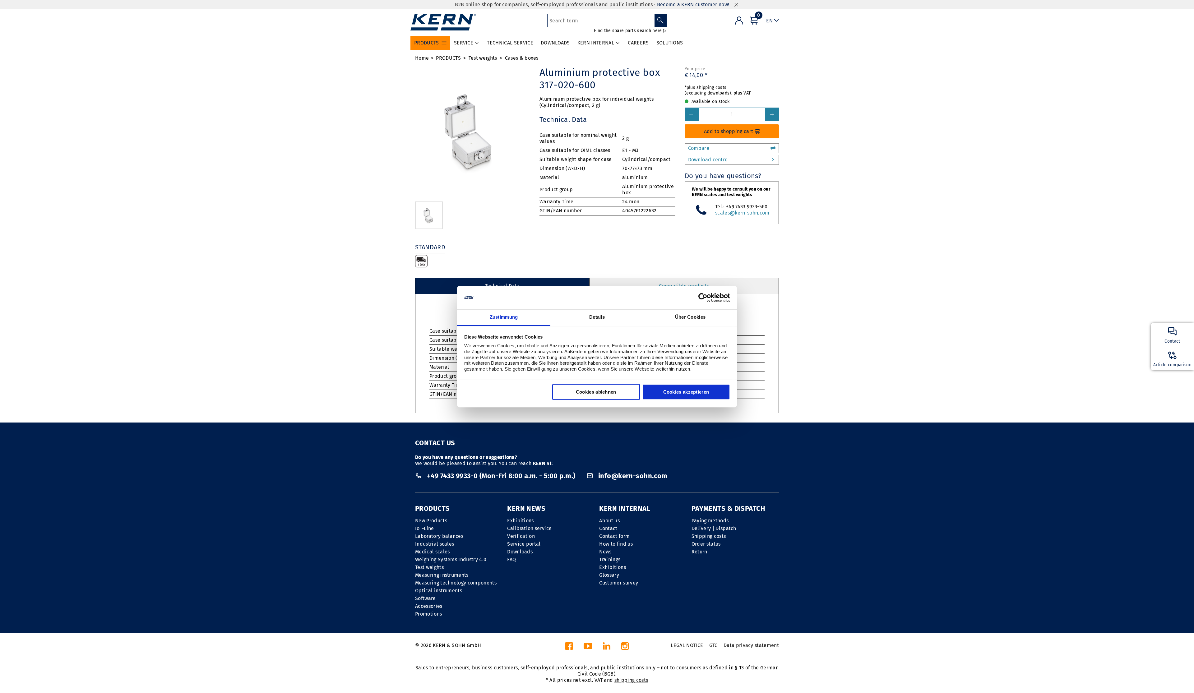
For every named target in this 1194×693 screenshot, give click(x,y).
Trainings (609, 559)
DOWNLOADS (555, 43)
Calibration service (529, 528)
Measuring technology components (456, 583)
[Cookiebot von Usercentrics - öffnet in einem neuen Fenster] (703, 297)
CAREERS (638, 43)
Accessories (428, 606)
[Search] (661, 20)
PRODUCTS (448, 58)
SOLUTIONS (669, 43)
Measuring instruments (442, 575)
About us (609, 521)
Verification (521, 536)
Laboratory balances (439, 536)
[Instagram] (625, 647)
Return (699, 552)
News (605, 552)
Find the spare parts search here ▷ (630, 30)
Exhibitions (520, 521)
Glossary (609, 575)
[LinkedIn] (606, 647)
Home (422, 58)
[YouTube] (588, 647)
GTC (713, 645)
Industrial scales (434, 544)
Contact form (614, 536)
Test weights (483, 58)
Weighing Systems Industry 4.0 (450, 559)
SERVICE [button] (463, 43)
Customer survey (618, 583)
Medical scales (432, 552)
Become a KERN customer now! (693, 4)
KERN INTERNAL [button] (595, 43)
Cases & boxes (522, 58)
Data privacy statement (751, 645)
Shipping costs (709, 536)
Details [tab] (597, 317)
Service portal (523, 544)
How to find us (615, 544)
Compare (698, 148)
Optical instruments (438, 591)
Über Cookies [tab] (690, 317)
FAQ (511, 559)
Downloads (520, 552)
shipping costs (631, 680)
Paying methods (710, 521)
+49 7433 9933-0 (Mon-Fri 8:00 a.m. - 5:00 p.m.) (501, 476)
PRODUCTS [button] (426, 43)
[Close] (736, 5)
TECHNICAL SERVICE (510, 43)
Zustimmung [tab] (504, 317)
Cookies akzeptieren (686, 392)
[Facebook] (569, 647)
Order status (706, 544)
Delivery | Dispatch (714, 528)
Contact (608, 528)
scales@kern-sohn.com (742, 213)
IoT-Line (424, 528)
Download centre (708, 160)
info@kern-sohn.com (631, 476)
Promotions (428, 614)
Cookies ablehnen (596, 392)
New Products (431, 521)
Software (425, 598)
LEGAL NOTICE (687, 645)
